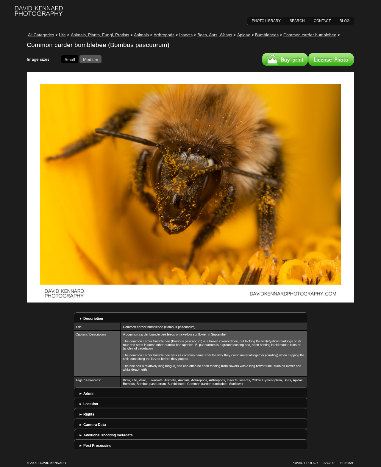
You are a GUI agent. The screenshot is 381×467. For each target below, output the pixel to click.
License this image (331, 59)
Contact (322, 21)
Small (70, 59)
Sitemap (347, 463)
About (329, 463)
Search (297, 21)
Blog (344, 21)
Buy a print (285, 59)
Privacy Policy (305, 463)
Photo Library (266, 21)
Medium (90, 59)
